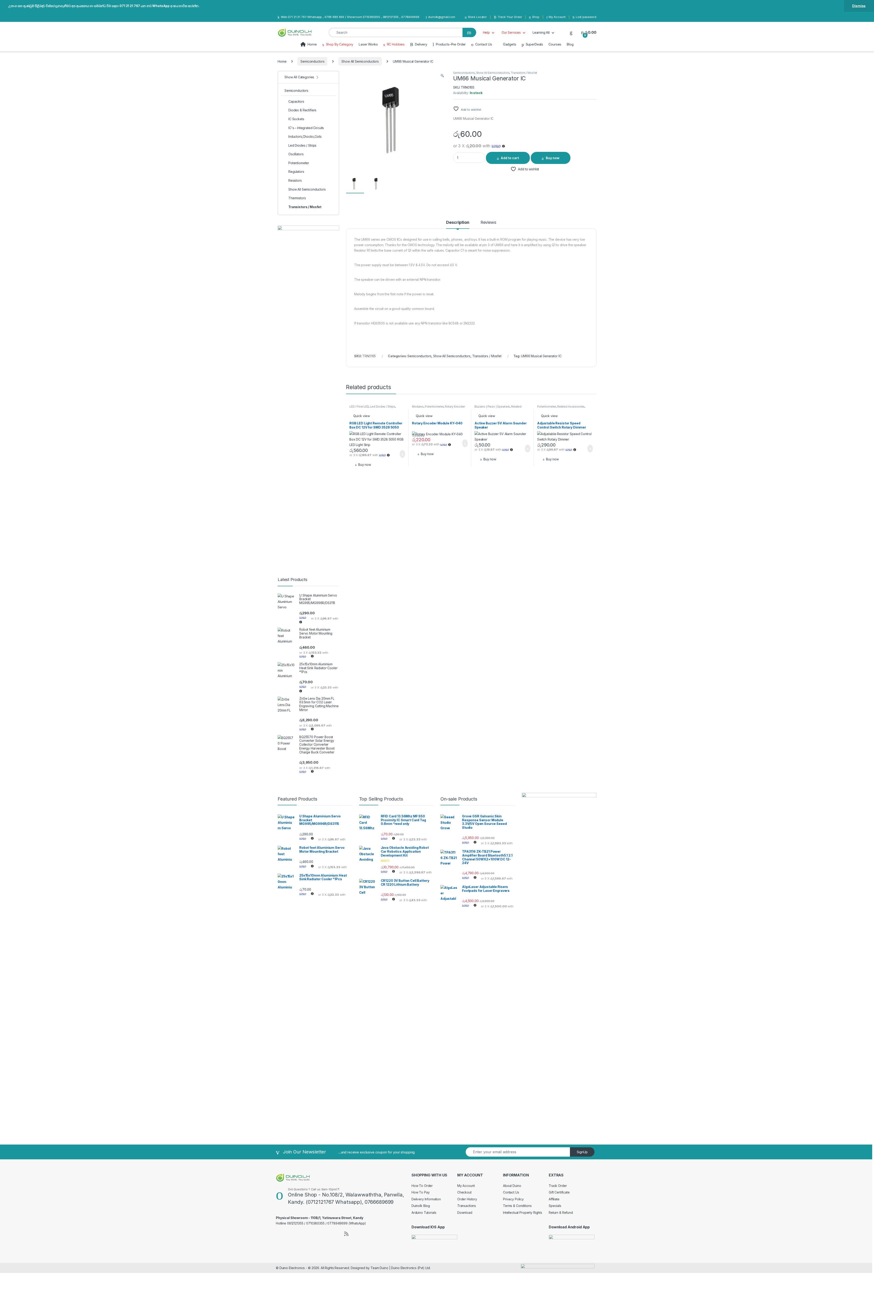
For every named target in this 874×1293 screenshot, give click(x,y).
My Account (557, 17)
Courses (555, 44)
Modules (418, 406)
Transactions (466, 1206)
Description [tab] (457, 222)
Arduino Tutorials (424, 1212)
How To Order (422, 1186)
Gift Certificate (559, 1192)
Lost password (586, 17)
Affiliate (554, 1199)
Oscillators (295, 154)
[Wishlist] (571, 32)
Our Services (511, 32)
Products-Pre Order (451, 44)
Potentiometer (434, 406)
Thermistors (297, 198)
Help (486, 32)
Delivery (421, 44)
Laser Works (368, 44)
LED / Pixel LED (359, 406)
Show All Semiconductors (360, 61)
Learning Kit (541, 32)
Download (464, 1212)
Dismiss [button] (859, 6)
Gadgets (509, 44)
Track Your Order (510, 17)
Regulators (296, 171)
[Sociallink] (278, 1233)
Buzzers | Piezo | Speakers (492, 406)
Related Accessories (570, 406)
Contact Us (483, 44)
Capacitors (296, 101)
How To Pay (421, 1192)
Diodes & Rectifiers (302, 110)
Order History (467, 1199)
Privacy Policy (513, 1199)
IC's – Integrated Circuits (306, 128)
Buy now (552, 158)
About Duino (512, 1186)
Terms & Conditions (517, 1206)
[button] (442, 76)
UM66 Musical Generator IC (541, 356)
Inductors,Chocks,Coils (305, 136)
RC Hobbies (396, 44)
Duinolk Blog (421, 1206)
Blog (570, 44)
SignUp (582, 1152)
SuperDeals (534, 44)
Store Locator (477, 17)
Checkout (464, 1192)
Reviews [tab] (488, 222)
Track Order (558, 1186)
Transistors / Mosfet (524, 72)
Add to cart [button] (402, 454)
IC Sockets (296, 119)
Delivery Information (426, 1199)
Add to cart (510, 158)
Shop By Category (339, 44)
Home (312, 44)
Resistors (295, 180)
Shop (535, 17)
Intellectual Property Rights (522, 1212)
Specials (555, 1206)
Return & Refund (561, 1212)
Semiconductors (312, 61)
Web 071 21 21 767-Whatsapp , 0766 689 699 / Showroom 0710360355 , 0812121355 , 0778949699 (350, 17)
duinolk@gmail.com (441, 17)
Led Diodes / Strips (382, 406)
